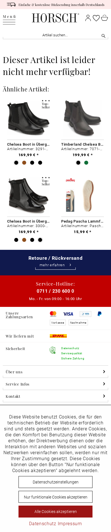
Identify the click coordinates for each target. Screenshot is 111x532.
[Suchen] (103, 35)
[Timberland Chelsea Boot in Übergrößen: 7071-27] (82, 118)
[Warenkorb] (104, 17)
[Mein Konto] (88, 17)
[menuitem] (10, 17)
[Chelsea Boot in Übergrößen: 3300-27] (28, 195)
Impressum (70, 523)
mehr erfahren (52, 265)
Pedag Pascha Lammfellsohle (82, 221)
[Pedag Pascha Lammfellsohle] (82, 195)
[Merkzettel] (96, 17)
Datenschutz (42, 523)
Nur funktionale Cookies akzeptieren (55, 497)
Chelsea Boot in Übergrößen (28, 144)
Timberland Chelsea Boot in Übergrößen (82, 144)
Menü (10, 16)
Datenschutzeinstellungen (56, 482)
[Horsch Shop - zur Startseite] (55, 17)
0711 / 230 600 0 (55, 291)
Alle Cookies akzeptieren (55, 511)
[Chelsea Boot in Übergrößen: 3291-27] (28, 118)
